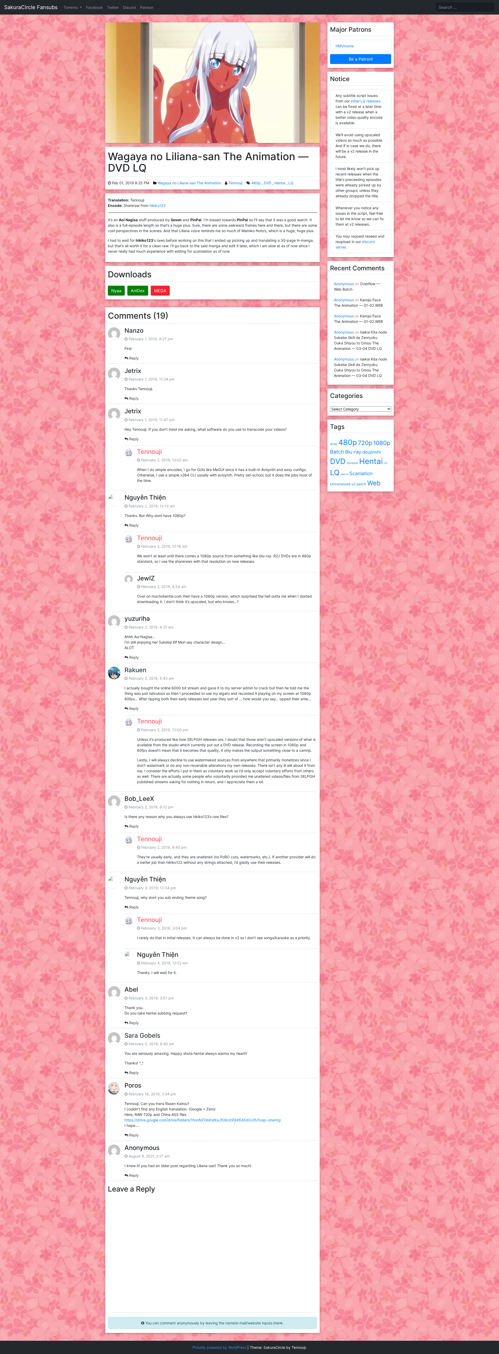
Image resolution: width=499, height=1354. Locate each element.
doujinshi (371, 452)
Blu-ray (353, 452)
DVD (267, 183)
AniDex (138, 290)
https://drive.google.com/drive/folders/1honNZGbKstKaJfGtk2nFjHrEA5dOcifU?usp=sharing (202, 1120)
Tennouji (235, 183)
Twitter (113, 7)
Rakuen (135, 670)
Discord (129, 7)
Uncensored (340, 484)
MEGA (160, 290)
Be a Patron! (361, 59)
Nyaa (116, 290)
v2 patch (358, 484)
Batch (337, 452)
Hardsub (352, 463)
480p (256, 183)
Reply (134, 358)
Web (373, 483)
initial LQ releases (365, 101)
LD (386, 463)
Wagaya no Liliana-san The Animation (189, 183)
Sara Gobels (142, 1035)
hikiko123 (157, 205)
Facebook (94, 7)
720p (365, 443)
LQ (290, 183)
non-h (344, 474)
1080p (381, 442)
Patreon (146, 7)
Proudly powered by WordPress (219, 1347)
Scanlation (361, 473)
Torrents (71, 7)
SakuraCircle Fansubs (30, 7)
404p (333, 444)
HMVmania (345, 46)
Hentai (279, 183)
